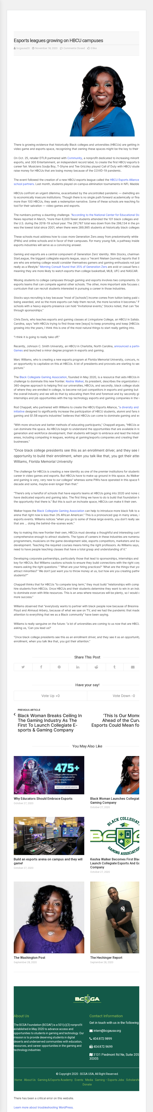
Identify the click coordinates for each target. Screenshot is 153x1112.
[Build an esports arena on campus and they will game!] (49, 836)
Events (79, 1079)
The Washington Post (29, 958)
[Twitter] (23, 667)
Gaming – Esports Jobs (109, 1079)
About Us (30, 1079)
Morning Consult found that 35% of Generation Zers (73, 266)
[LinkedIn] (77, 667)
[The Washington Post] (49, 917)
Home (18, 1079)
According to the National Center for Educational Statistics (110, 214)
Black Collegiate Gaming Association (43, 377)
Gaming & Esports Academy (55, 1079)
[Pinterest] (59, 667)
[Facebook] (41, 667)
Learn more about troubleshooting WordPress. (44, 1107)
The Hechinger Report (106, 958)
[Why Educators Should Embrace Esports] (49, 775)
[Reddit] (96, 667)
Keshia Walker (74, 381)
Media (89, 1079)
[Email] (132, 667)
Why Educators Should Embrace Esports (43, 799)
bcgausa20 (23, 48)
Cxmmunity (74, 158)
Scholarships (134, 1079)
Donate (87, 1084)
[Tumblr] (114, 667)
